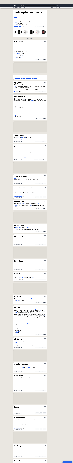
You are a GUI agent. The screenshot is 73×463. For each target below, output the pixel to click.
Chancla (15, 302)
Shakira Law (15, 208)
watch (44, 84)
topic (20, 227)
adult (22, 137)
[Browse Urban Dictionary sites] (15, 5)
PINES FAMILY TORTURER (21, 182)
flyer (30, 341)
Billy (15, 86)
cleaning (39, 424)
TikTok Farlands (16, 182)
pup (22, 139)
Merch (45, 26)
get (22, 277)
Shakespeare (25, 48)
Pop (30, 148)
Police (15, 447)
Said (24, 179)
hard (16, 342)
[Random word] (55, 5)
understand (16, 227)
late (25, 137)
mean (38, 151)
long (22, 275)
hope (16, 454)
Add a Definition (53, 7)
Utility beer (15, 428)
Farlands (22, 181)
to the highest (27, 227)
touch (27, 264)
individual (18, 275)
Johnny (18, 454)
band (27, 156)
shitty (15, 409)
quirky (29, 367)
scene (21, 148)
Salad (16, 57)
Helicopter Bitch (23, 78)
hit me (18, 300)
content (32, 84)
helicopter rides (38, 77)
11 (40, 229)
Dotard (15, 279)
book (19, 344)
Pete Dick (20, 26)
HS (28, 311)
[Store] (57, 5)
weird (23, 179)
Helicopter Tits (17, 78)
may (40, 310)
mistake (38, 203)
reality (30, 264)
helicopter (21, 77)
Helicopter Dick (26, 77)
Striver (15, 334)
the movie (25, 369)
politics (28, 323)
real (45, 86)
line (31, 192)
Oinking (15, 455)
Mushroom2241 (20, 370)
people (15, 17)
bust (15, 450)
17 (21, 156)
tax (28, 15)
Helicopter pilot (43, 77)
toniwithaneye (19, 268)
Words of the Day (15, 7)
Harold (17, 332)
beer (16, 419)
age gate (15, 91)
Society (25, 7)
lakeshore (19, 428)
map (15, 238)
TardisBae (18, 302)
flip (31, 298)
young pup (15, 140)
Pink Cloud (15, 268)
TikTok (15, 178)
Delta (15, 341)
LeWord (18, 243)
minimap (15, 243)
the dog (18, 140)
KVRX (21, 196)
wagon (24, 189)
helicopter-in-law (34, 78)
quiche (19, 369)
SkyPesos (15, 346)
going (20, 277)
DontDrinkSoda (18, 455)
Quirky (15, 366)
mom (16, 300)
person (18, 137)
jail (22, 55)
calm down (32, 277)
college (35, 309)
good (41, 16)
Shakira (30, 205)
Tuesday (34, 421)
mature (38, 84)
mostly (19, 238)
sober (44, 263)
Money (28, 7)
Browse (20, 7)
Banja (17, 91)
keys (24, 99)
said (20, 57)
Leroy (16, 229)
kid (26, 298)
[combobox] (37, 5)
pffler (18, 389)
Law (20, 203)
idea (34, 229)
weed (30, 454)
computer (32, 100)
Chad (21, 383)
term (18, 189)
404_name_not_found (19, 346)
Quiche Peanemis (16, 370)
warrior (37, 192)
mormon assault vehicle (17, 196)
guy (22, 315)
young (20, 139)
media (23, 367)
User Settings (58, 7)
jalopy (15, 412)
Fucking (17, 89)
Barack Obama (18, 331)
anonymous (18, 279)
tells (20, 238)
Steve (31, 425)
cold (23, 51)
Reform (24, 203)
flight (24, 344)
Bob (15, 108)
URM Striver (18, 334)
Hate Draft (15, 389)
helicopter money (16, 26)
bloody (25, 157)
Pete (16, 19)
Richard (16, 205)
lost (24, 275)
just (18, 139)
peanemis (22, 369)
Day (27, 193)
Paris (26, 344)
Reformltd (19, 208)
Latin (25, 298)
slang (19, 147)
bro (24, 181)
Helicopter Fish (28, 78)
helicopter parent (32, 77)
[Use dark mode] (59, 5)
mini (26, 189)
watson (17, 412)
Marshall (33, 321)
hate (17, 383)
